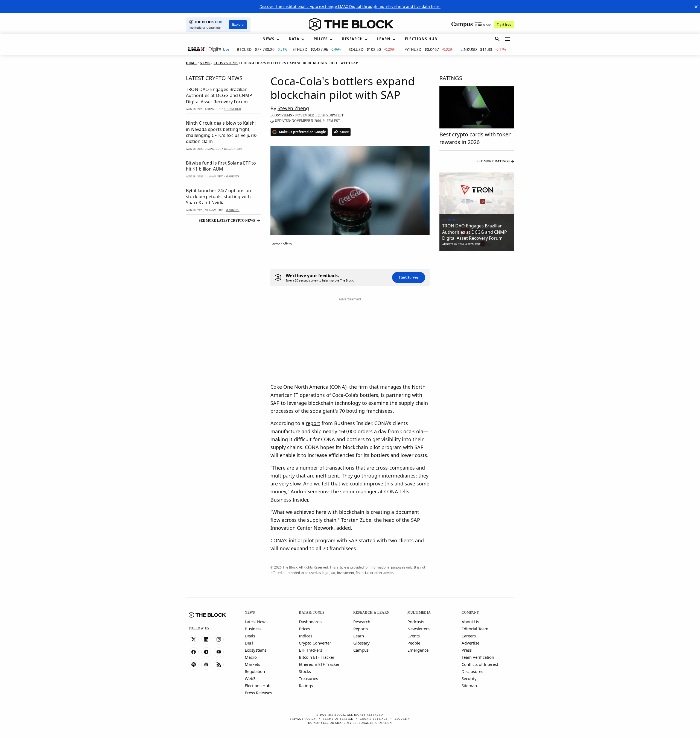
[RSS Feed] (219, 665)
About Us (470, 621)
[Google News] (206, 665)
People (413, 643)
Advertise (470, 643)
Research (361, 621)
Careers (469, 636)
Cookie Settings (374, 718)
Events (413, 636)
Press (467, 650)
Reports (360, 628)
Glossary (361, 643)
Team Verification (478, 657)
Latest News (256, 621)
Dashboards (310, 621)
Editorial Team (475, 628)
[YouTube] (219, 652)
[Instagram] (219, 640)
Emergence (417, 650)
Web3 (250, 678)
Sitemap (469, 685)
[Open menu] (507, 39)
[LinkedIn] (206, 640)
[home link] (351, 24)
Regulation (255, 671)
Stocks (305, 671)
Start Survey (409, 277)
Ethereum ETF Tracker (319, 664)
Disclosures (472, 671)
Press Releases (258, 692)
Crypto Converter (315, 643)
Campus (361, 650)
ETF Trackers (310, 650)
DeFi (249, 643)
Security (469, 678)
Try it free (504, 24)
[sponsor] (476, 193)
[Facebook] (194, 652)
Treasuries (308, 678)
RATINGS (450, 78)
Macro (251, 657)
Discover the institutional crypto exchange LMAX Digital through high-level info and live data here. (350, 6)
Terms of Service (338, 718)
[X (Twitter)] (194, 640)
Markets (252, 664)
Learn (358, 636)
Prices (304, 628)
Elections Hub (257, 685)
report (313, 423)
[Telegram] (206, 652)
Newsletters (418, 628)
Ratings (306, 685)
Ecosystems (256, 650)
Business (253, 628)
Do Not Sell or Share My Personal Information (350, 722)
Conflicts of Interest (480, 664)
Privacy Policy (303, 718)
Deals (250, 636)
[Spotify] (194, 665)
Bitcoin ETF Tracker (316, 657)
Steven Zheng (293, 108)
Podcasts (415, 621)
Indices (305, 636)
